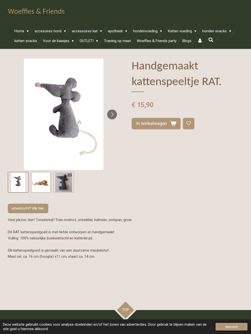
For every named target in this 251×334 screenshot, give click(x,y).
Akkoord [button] (231, 327)
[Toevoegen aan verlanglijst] (188, 123)
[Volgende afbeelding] (112, 114)
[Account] (199, 41)
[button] (18, 182)
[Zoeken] (210, 40)
